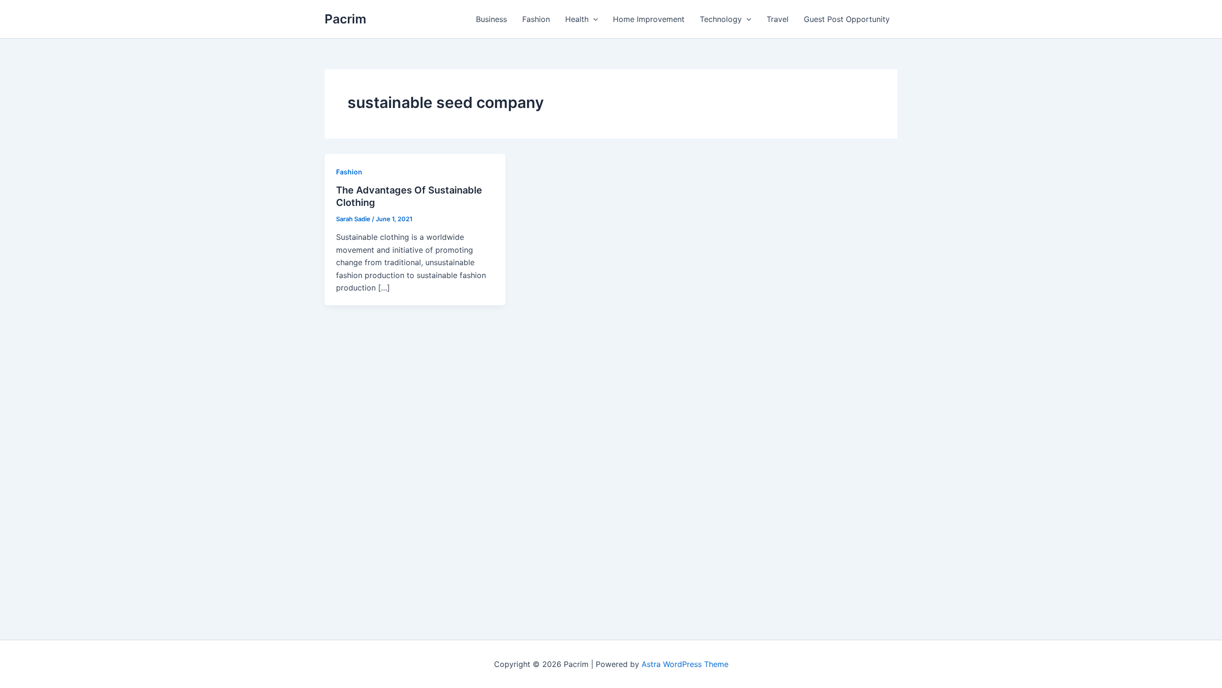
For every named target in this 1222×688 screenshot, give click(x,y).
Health (577, 19)
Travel (778, 19)
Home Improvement (649, 19)
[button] (593, 19)
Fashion (536, 19)
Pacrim (345, 18)
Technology (721, 19)
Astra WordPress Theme (685, 664)
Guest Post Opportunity (847, 19)
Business (491, 19)
